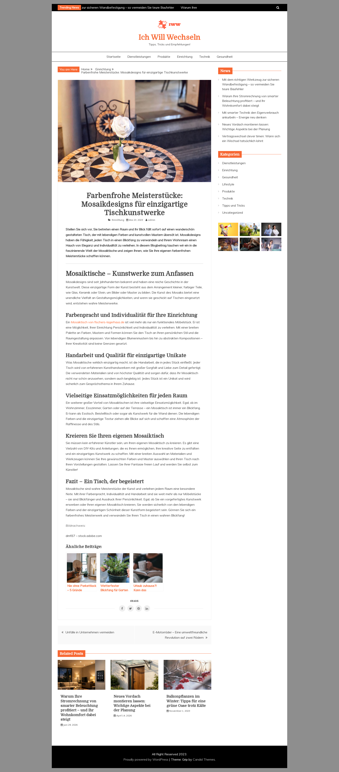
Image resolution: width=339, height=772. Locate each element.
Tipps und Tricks (233, 205)
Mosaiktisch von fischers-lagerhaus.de (97, 322)
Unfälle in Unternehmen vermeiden (89, 632)
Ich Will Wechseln (169, 37)
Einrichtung (184, 57)
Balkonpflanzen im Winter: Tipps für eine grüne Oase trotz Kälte (186, 701)
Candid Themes (204, 759)
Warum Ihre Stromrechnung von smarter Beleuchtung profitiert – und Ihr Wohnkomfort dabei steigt (250, 100)
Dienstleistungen (139, 57)
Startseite (114, 57)
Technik (204, 57)
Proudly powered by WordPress (146, 759)
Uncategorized (232, 212)
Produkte (164, 57)
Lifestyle (228, 184)
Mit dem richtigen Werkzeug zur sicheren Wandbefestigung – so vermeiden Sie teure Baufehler (104, 7)
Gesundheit (225, 57)
